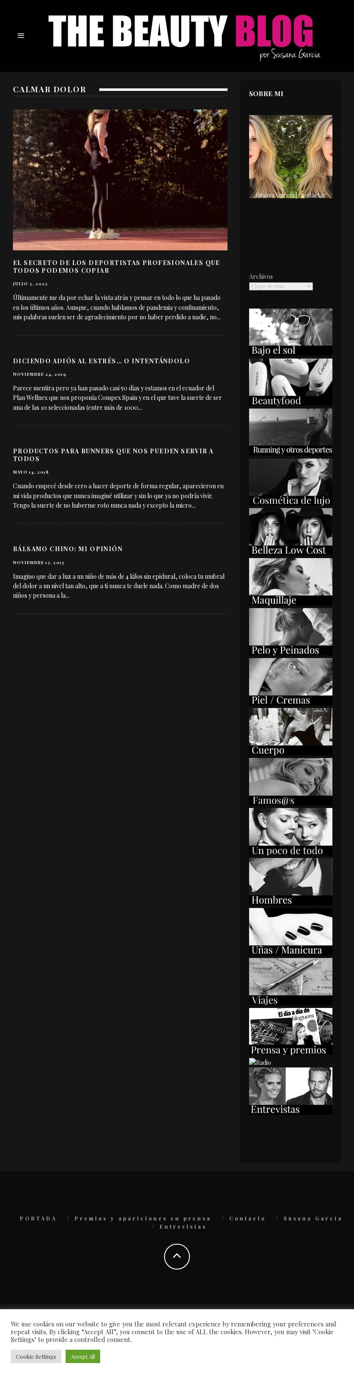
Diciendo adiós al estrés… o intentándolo (101, 361)
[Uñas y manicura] (290, 953)
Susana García (313, 1218)
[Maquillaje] (290, 603)
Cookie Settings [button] (36, 1356)
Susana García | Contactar (291, 195)
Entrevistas (183, 1226)
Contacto (247, 1218)
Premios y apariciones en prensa (143, 1218)
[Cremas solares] (290, 353)
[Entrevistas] (290, 1112)
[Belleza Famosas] (290, 803)
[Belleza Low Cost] (290, 553)
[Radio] (260, 1062)
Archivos (261, 276)
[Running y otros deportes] (290, 453)
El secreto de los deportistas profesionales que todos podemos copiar (116, 267)
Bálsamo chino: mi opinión (68, 549)
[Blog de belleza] (290, 853)
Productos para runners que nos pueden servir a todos (113, 455)
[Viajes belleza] (290, 1002)
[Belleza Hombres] (290, 903)
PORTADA (38, 1218)
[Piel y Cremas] (290, 703)
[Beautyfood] (290, 403)
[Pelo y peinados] (290, 653)
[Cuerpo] (290, 753)
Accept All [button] (83, 1356)
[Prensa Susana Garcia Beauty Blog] (290, 1052)
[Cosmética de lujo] (290, 503)
